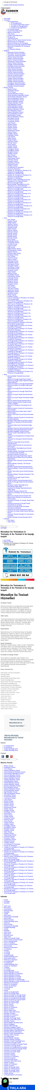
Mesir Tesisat (11, 155)
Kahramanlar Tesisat (13, 276)
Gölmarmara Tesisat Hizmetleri (16, 61)
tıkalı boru (7, 923)
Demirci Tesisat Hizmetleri (15, 60)
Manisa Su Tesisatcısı (10, 1007)
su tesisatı (7, 952)
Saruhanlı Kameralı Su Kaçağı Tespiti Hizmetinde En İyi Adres (18, 504)
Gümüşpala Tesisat (13, 264)
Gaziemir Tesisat (12, 258)
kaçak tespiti (8, 909)
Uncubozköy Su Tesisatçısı (15, 167)
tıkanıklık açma (8, 935)
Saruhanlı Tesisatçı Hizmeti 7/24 (17, 491)
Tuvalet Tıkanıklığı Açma (14, 31)
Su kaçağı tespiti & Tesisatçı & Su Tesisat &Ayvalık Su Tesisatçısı (19, 326)
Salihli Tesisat (11, 138)
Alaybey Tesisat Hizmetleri (15, 80)
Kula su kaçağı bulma (10, 941)
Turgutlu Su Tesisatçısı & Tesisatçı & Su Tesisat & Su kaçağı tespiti (19, 171)
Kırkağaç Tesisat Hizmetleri (15, 64)
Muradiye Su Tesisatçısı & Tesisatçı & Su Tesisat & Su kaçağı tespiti (19, 212)
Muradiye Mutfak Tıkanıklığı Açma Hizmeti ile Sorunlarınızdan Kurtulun (20, 452)
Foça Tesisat (11, 256)
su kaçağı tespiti (9, 745)
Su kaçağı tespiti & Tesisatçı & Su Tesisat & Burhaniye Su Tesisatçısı (20, 332)
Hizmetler (7, 20)
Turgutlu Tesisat (12, 146)
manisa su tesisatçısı (10, 986)
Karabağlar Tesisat (13, 275)
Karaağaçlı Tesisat (13, 149)
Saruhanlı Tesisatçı (10, 1055)
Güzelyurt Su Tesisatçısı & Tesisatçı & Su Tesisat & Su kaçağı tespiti (19, 206)
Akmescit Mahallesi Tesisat (15, 100)
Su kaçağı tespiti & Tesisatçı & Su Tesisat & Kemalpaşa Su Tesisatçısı (20, 366)
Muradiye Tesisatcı (9, 1013)
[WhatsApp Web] (5, 1082)
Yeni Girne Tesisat (12, 288)
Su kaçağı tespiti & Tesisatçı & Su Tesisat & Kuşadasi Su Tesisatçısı (20, 350)
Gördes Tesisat (11, 132)
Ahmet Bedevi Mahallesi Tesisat (17, 97)
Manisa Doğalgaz (9, 1024)
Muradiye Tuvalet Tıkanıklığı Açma (14, 1041)
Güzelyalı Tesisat (12, 270)
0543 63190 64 (19, 5)
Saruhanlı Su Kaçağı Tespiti (12, 1042)
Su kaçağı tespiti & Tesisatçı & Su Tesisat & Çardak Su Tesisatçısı (20, 369)
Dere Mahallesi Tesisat (14, 110)
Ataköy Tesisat (11, 228)
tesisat (6, 900)
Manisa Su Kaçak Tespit (11, 1002)
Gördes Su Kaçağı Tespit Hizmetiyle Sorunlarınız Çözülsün (18, 507)
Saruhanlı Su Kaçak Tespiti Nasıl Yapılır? (19, 509)
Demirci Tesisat (12, 129)
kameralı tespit (8, 910)
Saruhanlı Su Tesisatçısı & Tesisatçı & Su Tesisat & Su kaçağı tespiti (19, 215)
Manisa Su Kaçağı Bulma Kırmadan (15, 998)
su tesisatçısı (8, 949)
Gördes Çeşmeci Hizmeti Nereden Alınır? (19, 480)
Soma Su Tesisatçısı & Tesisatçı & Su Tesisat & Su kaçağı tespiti (18, 209)
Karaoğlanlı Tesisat (13, 150)
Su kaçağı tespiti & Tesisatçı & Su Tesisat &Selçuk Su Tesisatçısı (19, 347)
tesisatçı (6, 950)
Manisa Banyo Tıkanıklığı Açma (13, 1028)
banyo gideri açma (9, 958)
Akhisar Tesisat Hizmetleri (15, 57)
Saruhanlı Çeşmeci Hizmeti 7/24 (17, 454)
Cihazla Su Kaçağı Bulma (18, 27)
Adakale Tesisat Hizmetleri (15, 81)
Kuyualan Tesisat (12, 161)
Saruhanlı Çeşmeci (10, 1058)
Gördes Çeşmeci (9, 1065)
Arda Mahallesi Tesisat (14, 104)
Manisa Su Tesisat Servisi (12, 1068)
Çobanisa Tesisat (12, 159)
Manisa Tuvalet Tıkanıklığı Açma (14, 1033)
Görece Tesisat (11, 259)
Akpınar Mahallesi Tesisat (15, 101)
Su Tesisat (7, 969)
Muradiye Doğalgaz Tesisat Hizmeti (18, 431)
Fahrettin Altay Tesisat (14, 253)
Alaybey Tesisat (12, 147)
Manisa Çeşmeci (9, 1009)
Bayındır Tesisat (12, 233)
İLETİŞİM (3, 528)
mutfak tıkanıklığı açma (11, 750)
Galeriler (6, 518)
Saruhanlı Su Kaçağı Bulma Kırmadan (15, 1047)
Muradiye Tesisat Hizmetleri (15, 86)
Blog (5, 374)
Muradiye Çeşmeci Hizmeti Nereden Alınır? (20, 428)
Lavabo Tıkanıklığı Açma (14, 35)
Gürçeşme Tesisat (12, 265)
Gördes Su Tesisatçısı (10, 1064)
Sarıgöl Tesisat (11, 139)
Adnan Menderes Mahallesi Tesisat (18, 95)
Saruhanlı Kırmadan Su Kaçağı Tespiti (15, 1044)
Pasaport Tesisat (12, 284)
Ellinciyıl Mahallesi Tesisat (15, 116)
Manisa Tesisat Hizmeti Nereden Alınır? (19, 400)
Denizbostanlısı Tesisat (14, 250)
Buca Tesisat (11, 239)
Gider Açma (11, 34)
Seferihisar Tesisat (13, 290)
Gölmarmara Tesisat (13, 130)
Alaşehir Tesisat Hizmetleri (15, 58)
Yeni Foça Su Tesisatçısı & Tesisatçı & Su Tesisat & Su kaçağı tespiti (19, 301)
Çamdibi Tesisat (12, 244)
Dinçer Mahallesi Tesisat (14, 113)
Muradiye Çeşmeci (9, 1016)
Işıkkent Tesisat (12, 273)
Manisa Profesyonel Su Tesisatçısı (17, 43)
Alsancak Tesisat (12, 225)
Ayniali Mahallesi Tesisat (14, 107)
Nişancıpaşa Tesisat (13, 158)
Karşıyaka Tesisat (12, 278)
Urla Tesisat (11, 285)
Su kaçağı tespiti (9, 970)
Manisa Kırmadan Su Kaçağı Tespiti (15, 995)
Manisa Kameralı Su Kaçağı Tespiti (14, 999)
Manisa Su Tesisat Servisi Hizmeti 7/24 (19, 495)
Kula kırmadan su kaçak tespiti (13, 939)
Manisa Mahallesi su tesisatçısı (13, 973)
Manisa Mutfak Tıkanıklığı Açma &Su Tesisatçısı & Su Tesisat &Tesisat (18, 185)
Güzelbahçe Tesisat (13, 267)
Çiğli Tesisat (11, 247)
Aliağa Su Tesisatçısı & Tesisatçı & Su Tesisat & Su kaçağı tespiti (18, 307)
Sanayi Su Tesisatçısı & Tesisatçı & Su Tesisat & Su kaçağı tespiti (19, 200)
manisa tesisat (8, 987)
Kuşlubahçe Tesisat (13, 162)
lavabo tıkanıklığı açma (11, 749)
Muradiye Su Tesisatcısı (11, 1015)
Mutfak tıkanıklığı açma (11, 956)
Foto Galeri (10, 520)
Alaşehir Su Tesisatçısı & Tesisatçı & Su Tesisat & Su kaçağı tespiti (19, 203)
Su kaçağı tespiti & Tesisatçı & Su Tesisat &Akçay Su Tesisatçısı (19, 329)
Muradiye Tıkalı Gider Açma (12, 1019)
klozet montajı (8, 924)
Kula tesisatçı (8, 946)
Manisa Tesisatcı (9, 1005)
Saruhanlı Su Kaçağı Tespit (12, 1045)
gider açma (7, 906)
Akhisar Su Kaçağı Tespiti (12, 938)
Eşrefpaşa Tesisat (12, 255)
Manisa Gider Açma (10, 1010)
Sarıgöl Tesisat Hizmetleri (15, 70)
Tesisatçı (6, 967)
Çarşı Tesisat (11, 123)
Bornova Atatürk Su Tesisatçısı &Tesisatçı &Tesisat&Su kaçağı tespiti (19, 323)
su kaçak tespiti (8, 955)
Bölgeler (6, 50)
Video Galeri (11, 522)
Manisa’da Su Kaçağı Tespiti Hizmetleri (19, 44)
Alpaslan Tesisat (12, 224)
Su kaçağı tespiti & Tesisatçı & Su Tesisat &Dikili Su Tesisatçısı (19, 356)
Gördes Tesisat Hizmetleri (15, 63)
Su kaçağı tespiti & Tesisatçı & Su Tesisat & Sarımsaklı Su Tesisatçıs (20, 341)
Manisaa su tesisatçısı (10, 947)
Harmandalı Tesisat (13, 268)
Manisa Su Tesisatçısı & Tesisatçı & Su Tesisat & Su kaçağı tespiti (19, 188)
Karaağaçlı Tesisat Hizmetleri (16, 83)
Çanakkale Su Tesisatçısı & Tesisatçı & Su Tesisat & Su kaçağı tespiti (20, 372)
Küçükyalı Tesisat (12, 282)
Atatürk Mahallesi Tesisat (15, 106)
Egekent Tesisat (12, 251)
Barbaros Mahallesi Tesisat (15, 109)
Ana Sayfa (7, 18)
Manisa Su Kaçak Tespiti (11, 1001)
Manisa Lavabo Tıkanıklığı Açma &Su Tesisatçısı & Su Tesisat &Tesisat (18, 180)
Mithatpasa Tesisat (13, 291)
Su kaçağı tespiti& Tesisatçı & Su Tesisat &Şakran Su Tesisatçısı (19, 359)
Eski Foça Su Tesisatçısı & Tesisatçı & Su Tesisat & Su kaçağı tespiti (19, 304)
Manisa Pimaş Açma (13, 32)
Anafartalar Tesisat (13, 90)
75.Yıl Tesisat (11, 92)
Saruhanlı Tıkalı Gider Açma (12, 1061)
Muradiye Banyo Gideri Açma (13, 1032)
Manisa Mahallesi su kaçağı (12, 978)
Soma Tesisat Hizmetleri (14, 77)
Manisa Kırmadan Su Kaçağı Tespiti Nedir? (20, 383)
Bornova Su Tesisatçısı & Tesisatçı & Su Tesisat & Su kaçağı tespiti (19, 320)
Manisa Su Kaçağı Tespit (11, 993)
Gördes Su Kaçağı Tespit (11, 1067)
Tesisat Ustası (11, 413)
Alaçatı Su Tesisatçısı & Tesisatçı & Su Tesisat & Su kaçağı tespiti (18, 313)
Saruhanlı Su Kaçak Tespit (12, 1051)
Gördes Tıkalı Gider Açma (12, 1071)
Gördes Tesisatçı (9, 1062)
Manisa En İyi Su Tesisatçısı (15, 41)
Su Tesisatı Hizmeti (13, 29)
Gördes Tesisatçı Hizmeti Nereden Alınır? (19, 517)
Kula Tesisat (11, 136)
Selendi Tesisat (12, 143)
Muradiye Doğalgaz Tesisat (12, 1027)
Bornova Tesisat (12, 238)
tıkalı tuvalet (7, 918)
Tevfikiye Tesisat (12, 153)
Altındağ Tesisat (12, 227)
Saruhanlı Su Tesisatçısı (11, 1056)
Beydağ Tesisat (12, 236)
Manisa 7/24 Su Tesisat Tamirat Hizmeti (19, 40)
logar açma (7, 936)
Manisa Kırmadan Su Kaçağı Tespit (14, 996)
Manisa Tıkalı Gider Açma (12, 1012)
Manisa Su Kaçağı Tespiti (15, 182)
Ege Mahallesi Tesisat (14, 115)
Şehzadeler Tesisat (13, 118)
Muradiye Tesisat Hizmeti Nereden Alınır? (19, 466)
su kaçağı (7, 953)
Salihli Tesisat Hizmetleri (14, 69)
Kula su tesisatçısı (9, 943)
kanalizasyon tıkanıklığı (11, 916)
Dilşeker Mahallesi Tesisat (15, 112)
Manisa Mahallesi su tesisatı (12, 976)
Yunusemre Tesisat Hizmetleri (16, 55)
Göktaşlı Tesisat (12, 156)
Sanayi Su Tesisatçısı (13, 169)
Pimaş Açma (11, 37)
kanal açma (7, 932)
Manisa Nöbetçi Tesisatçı (11, 1038)
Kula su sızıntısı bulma (11, 944)
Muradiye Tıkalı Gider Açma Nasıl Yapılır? (20, 420)
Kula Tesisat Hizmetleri (14, 67)
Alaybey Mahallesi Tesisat (15, 103)
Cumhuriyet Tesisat (13, 120)
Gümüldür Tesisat (12, 262)
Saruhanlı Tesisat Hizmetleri (15, 74)
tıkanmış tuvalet (8, 920)
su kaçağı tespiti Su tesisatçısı (13, 1075)
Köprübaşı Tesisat (12, 135)
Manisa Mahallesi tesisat (11, 972)
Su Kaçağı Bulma (12, 21)
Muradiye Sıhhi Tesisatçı (11, 1035)
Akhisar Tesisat (12, 126)
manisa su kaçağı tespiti (11, 992)
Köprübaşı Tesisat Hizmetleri (16, 66)
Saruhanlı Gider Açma (10, 1059)
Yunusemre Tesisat (13, 121)
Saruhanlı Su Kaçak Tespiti (12, 1050)
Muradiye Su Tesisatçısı (14, 178)
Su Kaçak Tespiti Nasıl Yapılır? (20, 24)
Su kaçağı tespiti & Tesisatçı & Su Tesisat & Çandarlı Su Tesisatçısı (20, 338)
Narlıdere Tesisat (12, 293)
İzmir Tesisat (11, 219)
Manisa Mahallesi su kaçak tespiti (14, 979)
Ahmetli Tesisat (12, 124)
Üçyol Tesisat (11, 287)
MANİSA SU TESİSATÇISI (15, 173)
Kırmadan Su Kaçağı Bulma (19, 26)
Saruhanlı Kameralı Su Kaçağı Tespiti (15, 1048)
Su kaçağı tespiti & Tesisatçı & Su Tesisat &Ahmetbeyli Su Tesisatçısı (19, 363)
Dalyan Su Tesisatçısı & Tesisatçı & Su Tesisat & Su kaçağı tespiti (19, 316)
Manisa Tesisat (8, 87)
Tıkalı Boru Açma (12, 38)
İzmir (5, 218)
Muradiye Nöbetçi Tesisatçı (12, 1039)
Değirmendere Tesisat (14, 248)
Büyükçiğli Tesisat (12, 241)
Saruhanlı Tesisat (12, 141)
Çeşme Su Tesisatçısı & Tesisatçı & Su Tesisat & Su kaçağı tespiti (19, 310)
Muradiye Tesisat (12, 152)
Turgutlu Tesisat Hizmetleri (15, 78)
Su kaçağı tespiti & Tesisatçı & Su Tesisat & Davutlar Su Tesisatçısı (20, 344)
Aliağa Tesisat (11, 222)
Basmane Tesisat (12, 232)
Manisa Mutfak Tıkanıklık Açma (13, 1022)
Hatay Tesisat (11, 271)
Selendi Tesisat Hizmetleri (15, 75)
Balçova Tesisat (12, 230)
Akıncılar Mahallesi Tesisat (15, 98)
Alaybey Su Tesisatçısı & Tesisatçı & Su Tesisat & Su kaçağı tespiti (19, 175)
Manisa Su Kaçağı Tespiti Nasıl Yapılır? (19, 379)
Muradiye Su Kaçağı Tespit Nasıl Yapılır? (19, 429)
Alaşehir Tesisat (12, 127)
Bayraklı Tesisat (12, 235)
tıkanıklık (6, 903)
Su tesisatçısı (8, 747)
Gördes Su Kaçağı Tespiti (11, 1070)
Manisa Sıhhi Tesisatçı (11, 1025)
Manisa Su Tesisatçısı (10, 984)
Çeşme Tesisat (11, 245)
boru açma (7, 907)
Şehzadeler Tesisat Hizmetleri (16, 54)
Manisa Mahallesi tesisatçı (12, 975)
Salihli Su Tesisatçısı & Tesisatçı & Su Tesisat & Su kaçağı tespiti (18, 197)
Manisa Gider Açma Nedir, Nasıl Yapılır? (19, 411)
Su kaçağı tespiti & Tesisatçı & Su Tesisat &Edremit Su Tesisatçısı (19, 335)
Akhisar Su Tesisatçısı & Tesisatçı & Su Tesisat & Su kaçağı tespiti (19, 191)
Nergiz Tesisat (11, 294)
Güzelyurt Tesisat (12, 164)
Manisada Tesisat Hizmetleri (15, 52)
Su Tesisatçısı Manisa (14, 49)
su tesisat (7, 901)
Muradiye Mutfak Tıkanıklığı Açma (14, 1030)
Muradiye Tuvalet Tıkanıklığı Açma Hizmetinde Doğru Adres (17, 485)
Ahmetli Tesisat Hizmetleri (15, 72)
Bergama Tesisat (12, 281)
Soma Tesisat (11, 144)
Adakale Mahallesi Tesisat (15, 93)
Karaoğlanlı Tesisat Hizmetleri (16, 84)
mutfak (6, 913)
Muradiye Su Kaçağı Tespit (12, 1018)
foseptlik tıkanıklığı (9, 927)
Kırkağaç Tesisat (12, 133)
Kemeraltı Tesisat (12, 279)
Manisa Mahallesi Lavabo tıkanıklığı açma (16, 981)
